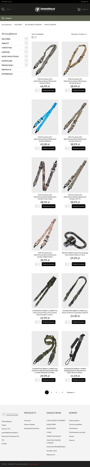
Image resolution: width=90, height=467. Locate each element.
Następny (71, 392)
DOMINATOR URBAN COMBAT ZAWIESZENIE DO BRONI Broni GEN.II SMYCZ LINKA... (75, 370)
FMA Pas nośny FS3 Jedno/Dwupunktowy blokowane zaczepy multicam (75, 139)
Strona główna (9, 33)
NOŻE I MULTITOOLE (10, 56)
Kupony (72, 440)
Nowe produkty (29, 424)
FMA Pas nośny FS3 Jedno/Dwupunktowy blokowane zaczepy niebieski (45, 139)
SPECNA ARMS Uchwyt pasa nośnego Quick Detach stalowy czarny (75, 254)
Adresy (71, 436)
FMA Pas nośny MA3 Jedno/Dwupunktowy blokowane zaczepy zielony (45, 81)
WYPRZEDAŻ (7, 74)
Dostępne (83, 34)
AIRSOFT (5, 43)
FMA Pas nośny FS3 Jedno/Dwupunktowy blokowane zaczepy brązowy (75, 81)
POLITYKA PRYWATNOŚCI (56, 447)
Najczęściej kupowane (31, 428)
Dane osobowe (74, 420)
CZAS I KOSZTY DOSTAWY (56, 420)
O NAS (49, 432)
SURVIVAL (6, 52)
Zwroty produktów (75, 424)
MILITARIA (6, 39)
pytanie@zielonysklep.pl (10, 432)
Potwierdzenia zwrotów (77, 432)
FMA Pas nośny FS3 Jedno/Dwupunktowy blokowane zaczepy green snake (45, 197)
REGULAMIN (51, 428)
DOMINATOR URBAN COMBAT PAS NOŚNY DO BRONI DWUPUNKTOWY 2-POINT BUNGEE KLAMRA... (45, 370)
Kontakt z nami (7, 1)
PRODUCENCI (7, 65)
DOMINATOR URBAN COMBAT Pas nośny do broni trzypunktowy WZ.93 (75, 312)
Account (74, 412)
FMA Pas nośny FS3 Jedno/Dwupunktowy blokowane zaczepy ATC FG (75, 197)
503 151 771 (6, 429)
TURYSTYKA (7, 48)
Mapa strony (51, 455)
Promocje (27, 420)
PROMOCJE (6, 69)
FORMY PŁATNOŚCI (54, 436)
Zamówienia (73, 428)
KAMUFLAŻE (7, 61)
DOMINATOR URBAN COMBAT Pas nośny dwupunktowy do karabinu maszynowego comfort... (45, 313)
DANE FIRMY (51, 424)
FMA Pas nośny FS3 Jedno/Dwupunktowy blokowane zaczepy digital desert (45, 255)
